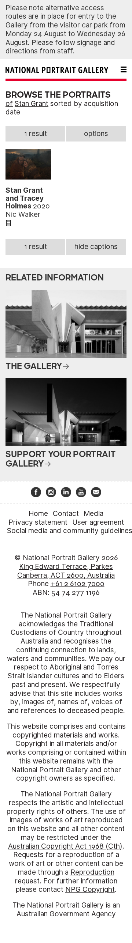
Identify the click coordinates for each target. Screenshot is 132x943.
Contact (66, 513)
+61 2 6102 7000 (77, 584)
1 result (35, 133)
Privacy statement (37, 522)
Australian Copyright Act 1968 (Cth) (65, 846)
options (96, 133)
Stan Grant (31, 103)
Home (38, 513)
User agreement (98, 522)
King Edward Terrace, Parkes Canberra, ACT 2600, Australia (66, 571)
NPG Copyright (90, 889)
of (9, 103)
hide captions (96, 246)
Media (93, 513)
